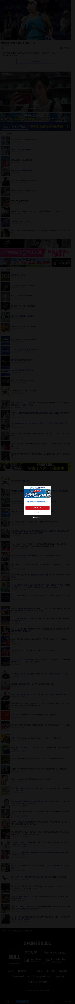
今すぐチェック (37, 508)
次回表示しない (37, 517)
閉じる (37, 512)
